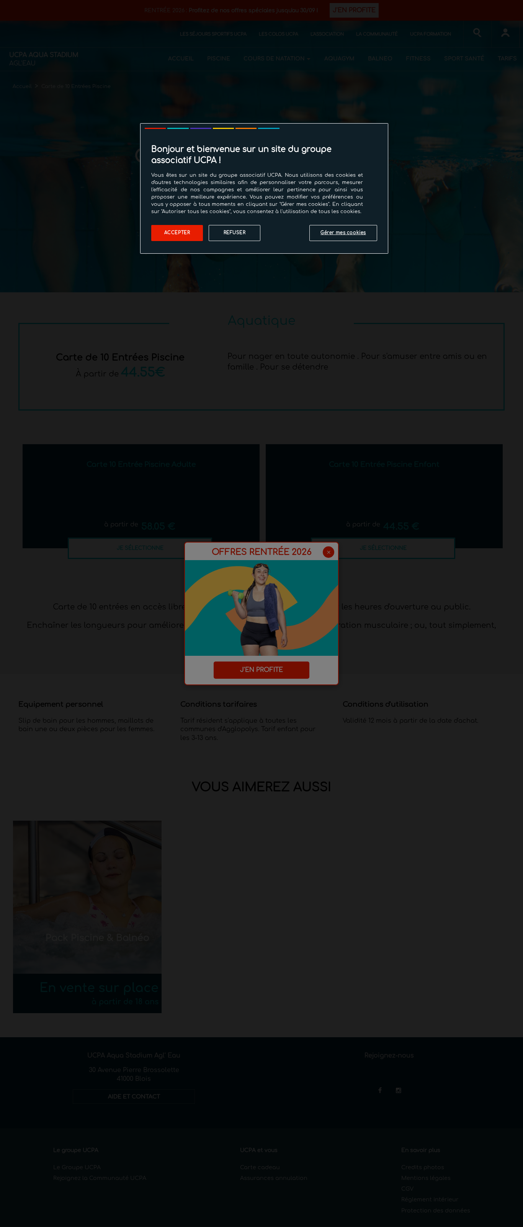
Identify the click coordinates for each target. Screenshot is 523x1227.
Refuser (235, 232)
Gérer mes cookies (343, 232)
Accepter (177, 232)
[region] (264, 188)
